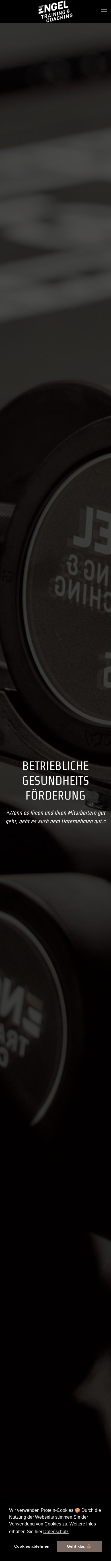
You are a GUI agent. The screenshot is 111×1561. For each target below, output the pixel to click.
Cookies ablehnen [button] (32, 1546)
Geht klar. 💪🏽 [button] (79, 1546)
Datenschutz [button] (56, 1531)
